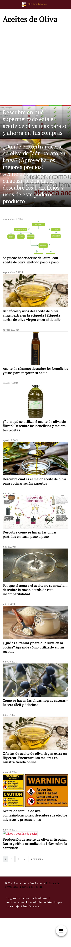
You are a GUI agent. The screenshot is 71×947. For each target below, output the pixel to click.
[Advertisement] (35, 63)
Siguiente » (37, 859)
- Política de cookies (31, 886)
